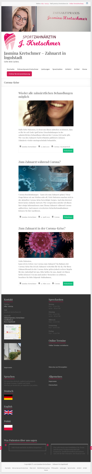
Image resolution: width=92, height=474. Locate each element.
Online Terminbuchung (76, 3)
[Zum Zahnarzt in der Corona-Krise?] (46, 233)
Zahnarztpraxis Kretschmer (27, 69)
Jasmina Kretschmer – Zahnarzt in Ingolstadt (35, 55)
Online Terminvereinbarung (19, 74)
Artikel (76, 69)
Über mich (33, 468)
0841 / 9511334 (45, 3)
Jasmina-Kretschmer (29, 147)
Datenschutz (53, 385)
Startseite (10, 69)
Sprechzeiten (57, 69)
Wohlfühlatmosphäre (43, 468)
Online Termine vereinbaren (58, 345)
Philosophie (54, 468)
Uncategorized (65, 147)
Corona (56, 147)
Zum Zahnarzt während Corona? (40, 162)
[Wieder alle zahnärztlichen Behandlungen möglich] (46, 102)
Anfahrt (68, 69)
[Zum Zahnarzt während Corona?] (46, 167)
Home (84, 69)
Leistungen (45, 69)
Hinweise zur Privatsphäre (58, 367)
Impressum (8, 367)
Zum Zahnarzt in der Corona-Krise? (42, 228)
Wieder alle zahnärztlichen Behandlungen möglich (46, 95)
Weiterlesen (68, 151)
